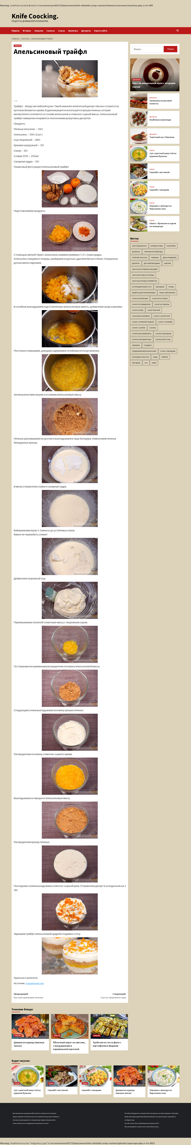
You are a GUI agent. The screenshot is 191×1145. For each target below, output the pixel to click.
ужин (154, 363)
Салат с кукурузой (162, 316)
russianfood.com (35, 983)
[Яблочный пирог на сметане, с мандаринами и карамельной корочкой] (69, 1026)
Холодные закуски (140, 357)
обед (155, 357)
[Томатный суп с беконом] (138, 136)
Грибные (155, 258)
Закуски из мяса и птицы (143, 275)
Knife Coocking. (35, 16)
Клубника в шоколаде (160, 119)
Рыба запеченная (167, 293)
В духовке (171, 246)
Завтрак (167, 263)
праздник (136, 363)
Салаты (51, 30)
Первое (15, 30)
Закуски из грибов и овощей (144, 269)
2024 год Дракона (139, 246)
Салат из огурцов (160, 299)
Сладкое (148, 345)
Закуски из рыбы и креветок (144, 281)
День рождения (169, 258)
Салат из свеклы (162, 304)
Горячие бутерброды (153, 252)
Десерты (86, 30)
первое (164, 357)
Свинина (136, 345)
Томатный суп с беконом (161, 137)
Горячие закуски (139, 258)
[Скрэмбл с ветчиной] (138, 171)
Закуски (38, 30)
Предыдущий (28, 995)
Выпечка (73, 30)
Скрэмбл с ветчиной (159, 172)
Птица (171, 287)
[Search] (177, 30)
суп (146, 363)
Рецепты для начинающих (143, 293)
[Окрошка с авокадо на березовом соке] (138, 206)
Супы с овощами (167, 351)
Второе (27, 30)
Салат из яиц (137, 310)
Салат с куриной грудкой (143, 322)
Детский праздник (152, 263)
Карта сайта (100, 30)
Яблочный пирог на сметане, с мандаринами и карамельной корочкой (69, 1046)
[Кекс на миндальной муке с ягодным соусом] (155, 75)
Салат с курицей (165, 322)
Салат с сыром (138, 328)
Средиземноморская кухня (144, 351)
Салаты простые (162, 339)
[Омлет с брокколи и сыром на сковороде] (138, 224)
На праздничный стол (142, 287)
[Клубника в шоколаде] (138, 118)
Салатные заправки (141, 316)
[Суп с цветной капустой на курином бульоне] (138, 153)
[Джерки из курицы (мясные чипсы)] (30, 1026)
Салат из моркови (140, 299)
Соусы (61, 30)
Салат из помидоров (141, 304)
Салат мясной (153, 310)
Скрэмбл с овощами (159, 189)
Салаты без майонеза (141, 334)
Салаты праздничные (141, 339)
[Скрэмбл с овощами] (138, 188)
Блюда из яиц (157, 246)
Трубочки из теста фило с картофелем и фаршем (107, 1044)
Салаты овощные (163, 334)
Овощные (160, 287)
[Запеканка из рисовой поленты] (138, 101)
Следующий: (113, 995)
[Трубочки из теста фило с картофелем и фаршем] (109, 1026)
